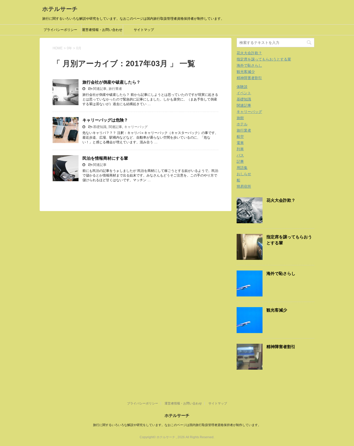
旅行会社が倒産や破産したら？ (111, 82)
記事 (240, 161)
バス (240, 155)
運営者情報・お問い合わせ (102, 30)
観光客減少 (246, 72)
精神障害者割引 (249, 78)
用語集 (242, 168)
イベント (244, 93)
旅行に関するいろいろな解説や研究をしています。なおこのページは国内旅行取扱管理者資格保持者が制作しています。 (177, 425)
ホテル (242, 124)
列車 (240, 149)
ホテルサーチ (60, 9)
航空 (240, 136)
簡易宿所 (244, 186)
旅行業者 (115, 89)
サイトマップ (144, 30)
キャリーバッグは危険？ (105, 120)
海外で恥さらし (249, 65)
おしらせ (244, 174)
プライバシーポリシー (60, 30)
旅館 (240, 118)
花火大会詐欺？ (249, 53)
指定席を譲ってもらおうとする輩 (264, 59)
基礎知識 (100, 127)
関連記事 (100, 89)
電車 (240, 143)
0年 (69, 48)
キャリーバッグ (136, 127)
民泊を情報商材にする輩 (105, 158)
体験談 (242, 87)
